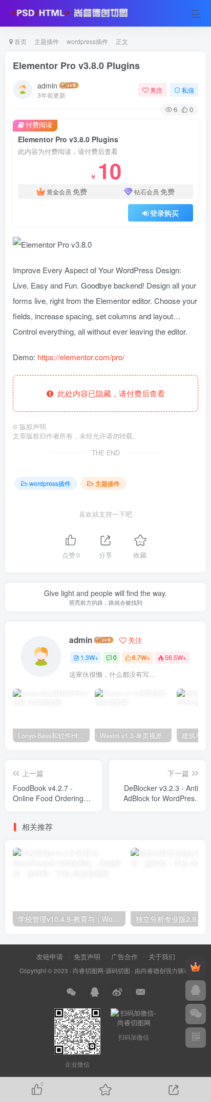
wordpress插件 (87, 41)
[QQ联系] (195, 990)
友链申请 (49, 956)
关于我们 (162, 956)
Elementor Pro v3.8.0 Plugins (76, 65)
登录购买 (164, 213)
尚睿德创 (153, 970)
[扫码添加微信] (195, 1014)
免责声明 (87, 956)
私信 (188, 89)
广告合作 (124, 956)
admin (47, 85)
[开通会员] (195, 967)
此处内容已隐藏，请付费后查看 (109, 393)
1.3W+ (89, 657)
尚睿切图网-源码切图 (101, 970)
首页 (20, 41)
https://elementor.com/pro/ (80, 356)
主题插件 (46, 41)
